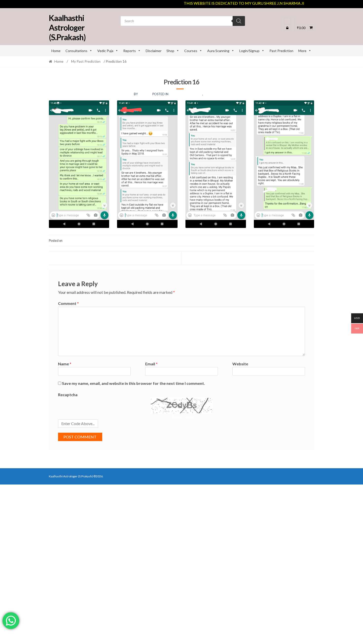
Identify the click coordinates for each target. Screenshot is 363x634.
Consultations (76, 51)
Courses (190, 51)
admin (144, 94)
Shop (170, 51)
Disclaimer (153, 51)
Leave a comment (302, 240)
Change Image (181, 416)
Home (55, 51)
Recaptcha (68, 394)
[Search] (239, 21)
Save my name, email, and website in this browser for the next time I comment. (133, 383)
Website (240, 363)
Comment (68, 303)
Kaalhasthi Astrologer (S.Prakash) (67, 27)
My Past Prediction (86, 61)
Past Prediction (281, 51)
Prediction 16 (215, 94)
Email (151, 363)
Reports (129, 51)
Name (64, 363)
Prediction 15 (70, 258)
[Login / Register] (287, 21)
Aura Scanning (218, 51)
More (302, 51)
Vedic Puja (105, 51)
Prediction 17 (292, 258)
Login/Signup (249, 51)
